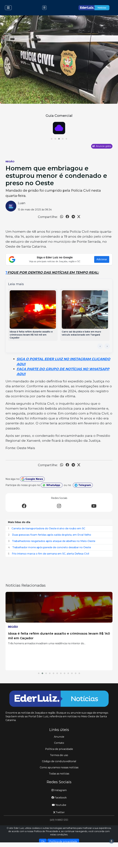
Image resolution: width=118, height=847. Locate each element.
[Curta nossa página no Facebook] (24, 506)
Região (10, 161)
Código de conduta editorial (59, 761)
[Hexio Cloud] (59, 128)
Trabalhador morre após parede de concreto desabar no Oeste (51, 547)
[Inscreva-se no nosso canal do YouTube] (93, 506)
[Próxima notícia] (107, 346)
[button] (51, 138)
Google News (34, 479)
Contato (59, 742)
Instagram (60, 790)
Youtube (60, 805)
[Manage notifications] (111, 841)
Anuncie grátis (103, 146)
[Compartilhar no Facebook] (67, 217)
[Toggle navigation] (8, 7)
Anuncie (59, 736)
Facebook (60, 797)
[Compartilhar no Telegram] (73, 217)
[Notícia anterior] (100, 346)
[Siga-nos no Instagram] (59, 506)
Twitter (60, 812)
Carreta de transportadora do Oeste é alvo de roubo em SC (48, 528)
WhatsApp (53, 485)
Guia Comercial (59, 115)
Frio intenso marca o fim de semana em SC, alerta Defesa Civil (50, 553)
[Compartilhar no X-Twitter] (78, 217)
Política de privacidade (59, 749)
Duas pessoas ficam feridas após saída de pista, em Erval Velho (51, 534)
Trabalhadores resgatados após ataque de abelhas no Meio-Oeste (53, 541)
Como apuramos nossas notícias (59, 767)
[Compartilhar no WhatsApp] (61, 217)
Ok (43, 841)
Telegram (84, 485)
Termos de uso (59, 755)
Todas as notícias (59, 773)
